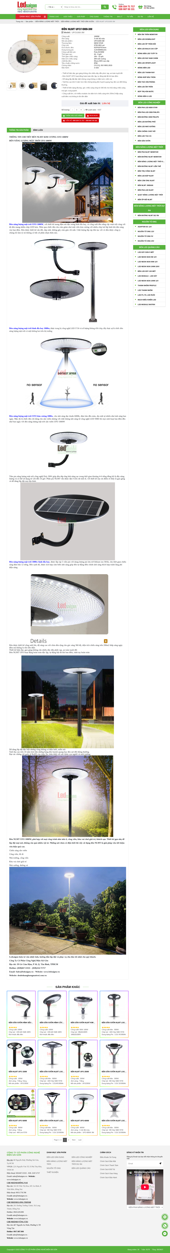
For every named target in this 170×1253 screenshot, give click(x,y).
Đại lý (119, 17)
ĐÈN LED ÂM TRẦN (145, 87)
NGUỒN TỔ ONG (149, 222)
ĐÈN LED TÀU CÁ (144, 136)
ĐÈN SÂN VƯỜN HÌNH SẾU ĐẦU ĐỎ (20, 1023)
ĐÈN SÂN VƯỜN (144, 141)
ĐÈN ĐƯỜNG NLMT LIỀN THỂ (149, 166)
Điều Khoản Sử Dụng (108, 1157)
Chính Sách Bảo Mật (108, 1161)
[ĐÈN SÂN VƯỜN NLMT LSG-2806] (114, 1005)
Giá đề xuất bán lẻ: (90, 103)
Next (73, 1140)
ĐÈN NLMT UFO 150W (18, 1072)
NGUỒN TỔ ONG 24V (146, 241)
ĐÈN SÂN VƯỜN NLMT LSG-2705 (113, 1072)
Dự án (140, 17)
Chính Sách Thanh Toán (109, 1165)
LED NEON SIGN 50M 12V (148, 262)
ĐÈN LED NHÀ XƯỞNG (146, 126)
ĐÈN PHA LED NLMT (146, 190)
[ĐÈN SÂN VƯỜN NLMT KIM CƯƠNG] (83, 1005)
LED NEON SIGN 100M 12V (148, 281)
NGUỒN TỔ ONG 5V (145, 236)
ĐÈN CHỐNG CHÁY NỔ (146, 131)
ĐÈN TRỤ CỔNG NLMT (146, 171)
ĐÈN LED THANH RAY (146, 72)
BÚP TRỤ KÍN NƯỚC (146, 91)
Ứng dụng (94, 17)
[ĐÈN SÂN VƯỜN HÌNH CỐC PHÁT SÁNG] (52, 1005)
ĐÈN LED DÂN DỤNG (149, 29)
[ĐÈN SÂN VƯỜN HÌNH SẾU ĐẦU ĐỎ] (21, 1005)
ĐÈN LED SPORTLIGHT (147, 63)
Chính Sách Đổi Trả (107, 1169)
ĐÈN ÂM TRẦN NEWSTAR (148, 34)
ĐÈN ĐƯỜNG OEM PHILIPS (148, 117)
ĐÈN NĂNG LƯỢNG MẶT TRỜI (149, 147)
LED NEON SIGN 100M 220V (148, 266)
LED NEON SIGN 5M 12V (147, 257)
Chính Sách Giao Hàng (108, 1173)
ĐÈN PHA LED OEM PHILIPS (148, 112)
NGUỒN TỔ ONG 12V (146, 231)
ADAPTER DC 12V (145, 227)
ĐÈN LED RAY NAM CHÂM (148, 58)
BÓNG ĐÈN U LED (145, 96)
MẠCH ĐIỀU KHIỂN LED (147, 300)
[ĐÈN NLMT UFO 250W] (83, 1054)
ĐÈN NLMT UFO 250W (80, 1072)
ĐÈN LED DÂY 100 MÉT (147, 271)
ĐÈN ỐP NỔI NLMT (145, 199)
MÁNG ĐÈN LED (144, 68)
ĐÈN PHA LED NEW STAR (147, 107)
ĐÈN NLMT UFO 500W (18, 1121)
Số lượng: (66, 110)
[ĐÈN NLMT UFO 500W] (21, 1103)
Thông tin (107, 17)
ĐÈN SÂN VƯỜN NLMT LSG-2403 (51, 1121)
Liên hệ (151, 17)
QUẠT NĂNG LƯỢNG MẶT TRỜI (150, 195)
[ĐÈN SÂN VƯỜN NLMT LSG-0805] (52, 1054)
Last (79, 1140)
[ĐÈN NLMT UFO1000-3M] (11, 86)
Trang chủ (54, 17)
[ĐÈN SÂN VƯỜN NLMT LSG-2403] (52, 1103)
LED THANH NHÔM (145, 290)
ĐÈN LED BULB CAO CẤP (148, 49)
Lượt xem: (91, 110)
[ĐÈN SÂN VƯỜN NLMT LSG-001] (114, 1103)
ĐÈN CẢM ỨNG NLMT (146, 180)
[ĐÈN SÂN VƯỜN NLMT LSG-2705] (114, 1054)
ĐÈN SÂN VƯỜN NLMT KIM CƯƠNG (82, 1023)
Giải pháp (81, 17)
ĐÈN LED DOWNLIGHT (146, 39)
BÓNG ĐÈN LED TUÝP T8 (147, 53)
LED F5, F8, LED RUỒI (146, 295)
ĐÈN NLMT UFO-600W (80, 1121)
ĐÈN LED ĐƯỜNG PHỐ (147, 122)
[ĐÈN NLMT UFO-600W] (83, 1103)
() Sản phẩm (149, 7)
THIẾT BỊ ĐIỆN (52, 1172)
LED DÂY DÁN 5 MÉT (146, 252)
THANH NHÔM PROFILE (147, 285)
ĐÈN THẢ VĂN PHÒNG (146, 82)
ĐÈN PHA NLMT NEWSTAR (148, 152)
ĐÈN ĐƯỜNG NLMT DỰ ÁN (148, 215)
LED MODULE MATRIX (146, 304)
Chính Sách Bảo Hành (108, 1177)
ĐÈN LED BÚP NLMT (146, 176)
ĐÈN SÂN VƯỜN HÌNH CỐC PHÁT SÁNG (51, 1023)
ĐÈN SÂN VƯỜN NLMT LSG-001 (113, 1121)
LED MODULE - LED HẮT (147, 276)
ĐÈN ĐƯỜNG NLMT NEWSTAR (149, 157)
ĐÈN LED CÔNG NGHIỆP (149, 103)
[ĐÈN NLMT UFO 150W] (21, 1054)
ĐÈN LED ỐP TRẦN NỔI (147, 44)
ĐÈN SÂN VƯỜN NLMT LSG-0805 (51, 1072)
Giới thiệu (67, 17)
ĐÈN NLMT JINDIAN (145, 185)
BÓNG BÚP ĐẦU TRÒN (146, 77)
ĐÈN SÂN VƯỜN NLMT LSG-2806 (113, 1023)
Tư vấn (130, 17)
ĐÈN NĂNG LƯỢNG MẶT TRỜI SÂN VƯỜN (151, 161)
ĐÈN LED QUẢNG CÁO (149, 247)
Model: (67, 32)
